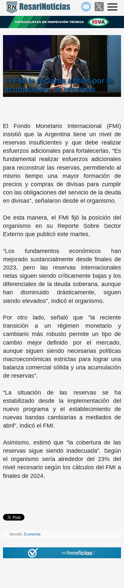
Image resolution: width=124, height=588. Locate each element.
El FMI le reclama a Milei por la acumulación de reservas (59, 85)
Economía (32, 534)
